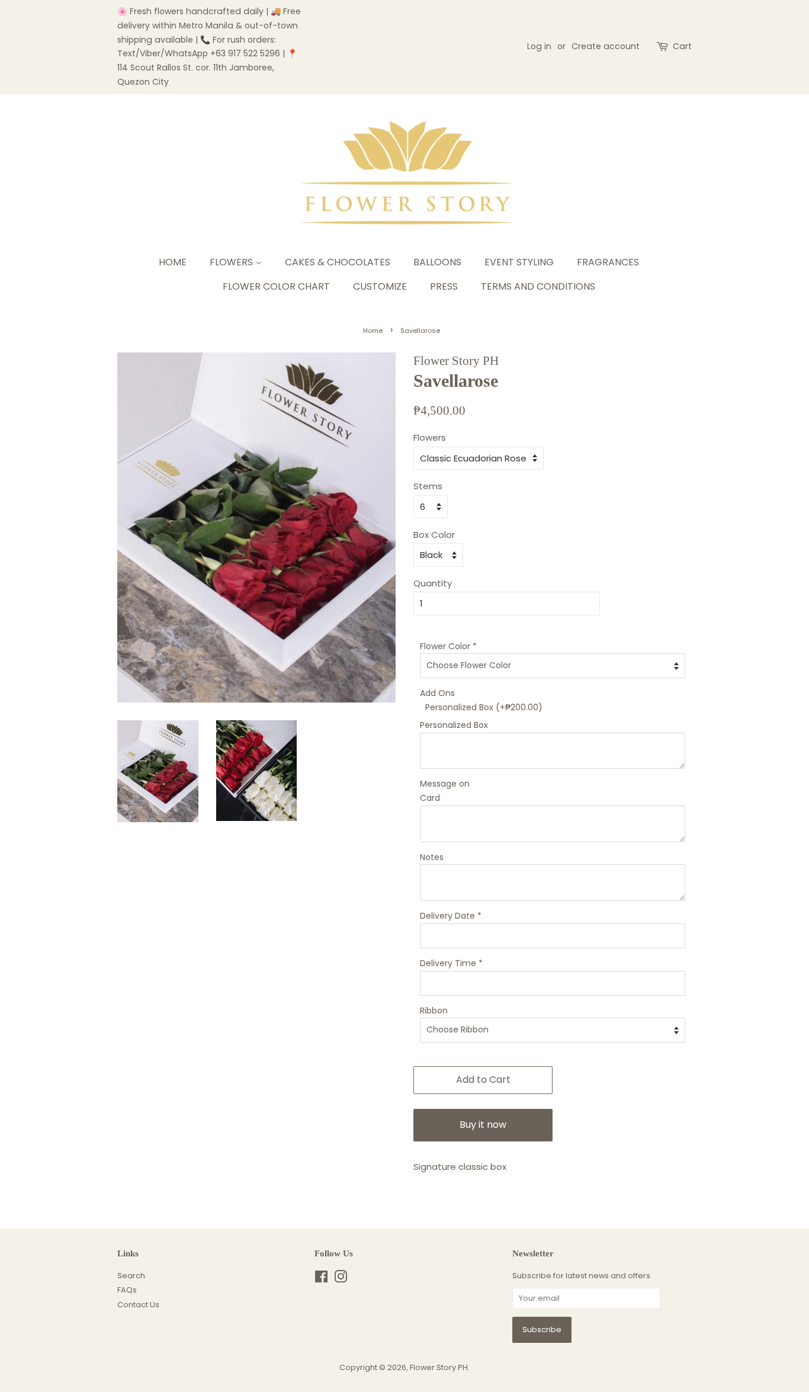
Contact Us (138, 1305)
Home (373, 330)
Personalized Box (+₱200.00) (483, 707)
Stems (427, 486)
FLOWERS (232, 262)
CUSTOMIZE (380, 286)
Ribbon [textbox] (434, 1010)
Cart (682, 46)
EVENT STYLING (519, 262)
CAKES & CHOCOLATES (337, 262)
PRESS (444, 286)
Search (131, 1276)
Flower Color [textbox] (448, 646)
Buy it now (483, 1124)
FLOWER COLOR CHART (276, 286)
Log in (539, 46)
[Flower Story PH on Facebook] (321, 1279)
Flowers (429, 437)
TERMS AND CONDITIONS (538, 286)
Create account (606, 46)
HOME (173, 262)
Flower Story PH (439, 1367)
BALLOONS (437, 262)
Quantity (432, 583)
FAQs (127, 1290)
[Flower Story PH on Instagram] (340, 1279)
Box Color (434, 534)
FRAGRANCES (608, 262)
